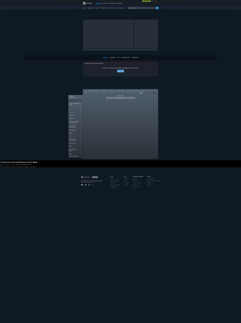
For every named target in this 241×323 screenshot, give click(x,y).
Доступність (135, 180)
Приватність (135, 178)
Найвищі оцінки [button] (120, 91)
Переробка (126, 184)
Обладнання (126, 182)
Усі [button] (86, 91)
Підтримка (149, 182)
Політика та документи (137, 182)
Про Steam (112, 178)
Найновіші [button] (103, 91)
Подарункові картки (114, 186)
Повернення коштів (136, 186)
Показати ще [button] (120, 97)
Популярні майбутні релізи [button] (133, 91)
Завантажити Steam (151, 178)
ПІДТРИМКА (119, 3)
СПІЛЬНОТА (105, 3)
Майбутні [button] (143, 91)
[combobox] (142, 8)
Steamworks (112, 182)
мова (156, 1)
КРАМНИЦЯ (98, 3)
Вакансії (125, 180)
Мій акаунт (149, 184)
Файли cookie (135, 184)
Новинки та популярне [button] (94, 91)
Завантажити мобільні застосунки (153, 180)
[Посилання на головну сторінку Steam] (87, 4)
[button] (84, 8)
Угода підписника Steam (114, 180)
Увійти (153, 1)
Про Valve (126, 178)
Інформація (112, 3)
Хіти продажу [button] (111, 91)
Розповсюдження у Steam (115, 184)
